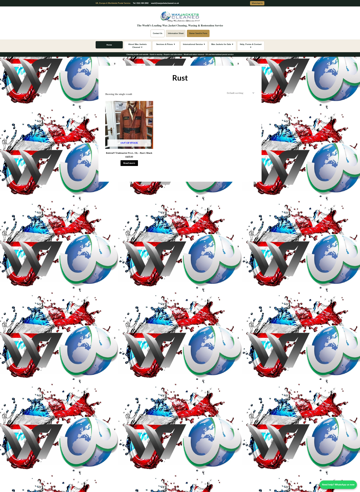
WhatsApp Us (257, 3)
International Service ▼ (194, 44)
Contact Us (157, 33)
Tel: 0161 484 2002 (140, 3)
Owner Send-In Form (198, 33)
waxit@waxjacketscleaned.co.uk (165, 3)
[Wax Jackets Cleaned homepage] (180, 15)
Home (109, 45)
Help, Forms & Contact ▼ (251, 45)
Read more (129, 163)
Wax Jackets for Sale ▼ (222, 44)
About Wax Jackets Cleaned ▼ (137, 45)
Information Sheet (176, 33)
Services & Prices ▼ (165, 44)
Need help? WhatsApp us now (338, 484)
